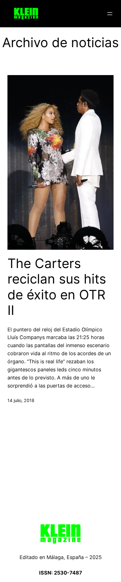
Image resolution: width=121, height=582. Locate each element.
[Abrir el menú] (110, 13)
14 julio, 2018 (20, 400)
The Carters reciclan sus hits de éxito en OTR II (56, 287)
